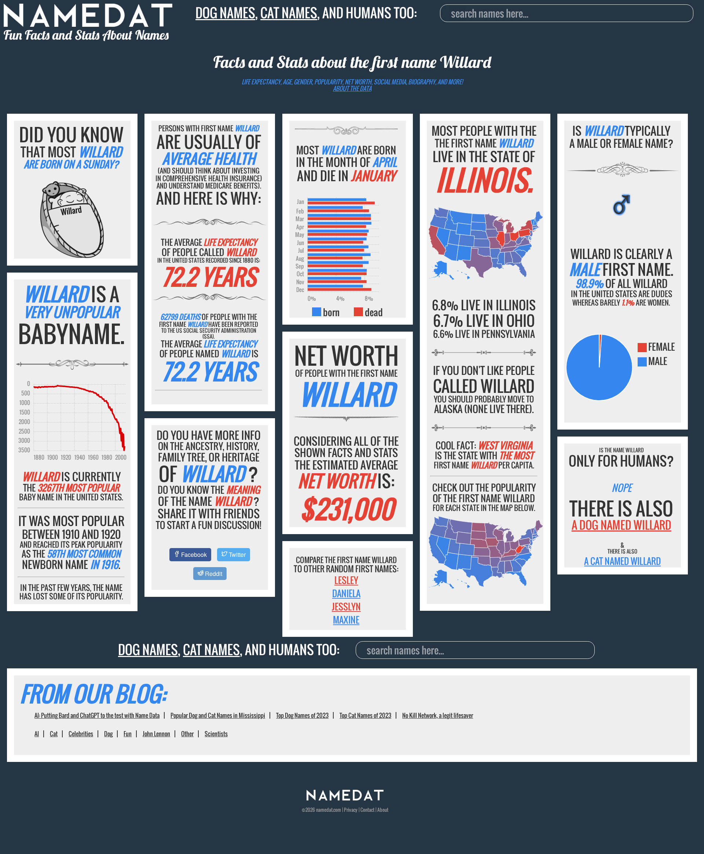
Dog (108, 733)
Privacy (351, 809)
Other (187, 733)
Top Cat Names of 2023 (365, 715)
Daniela (346, 593)
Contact (367, 809)
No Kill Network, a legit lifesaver (437, 715)
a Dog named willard (621, 525)
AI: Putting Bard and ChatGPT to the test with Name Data (97, 715)
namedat (324, 809)
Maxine (346, 619)
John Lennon (156, 733)
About (382, 809)
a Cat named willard (622, 560)
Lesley (346, 580)
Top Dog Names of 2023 (302, 715)
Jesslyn (346, 606)
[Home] (345, 798)
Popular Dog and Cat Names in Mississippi (217, 715)
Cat (54, 733)
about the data (352, 88)
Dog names (225, 12)
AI (36, 733)
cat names (288, 12)
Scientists (216, 733)
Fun (128, 733)
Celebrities (81, 733)
